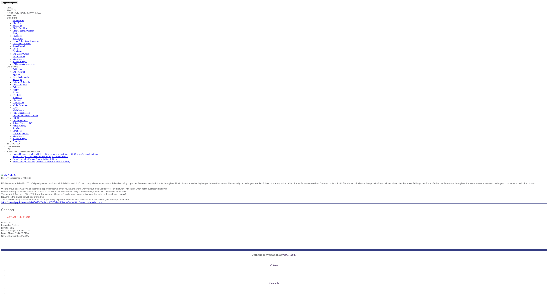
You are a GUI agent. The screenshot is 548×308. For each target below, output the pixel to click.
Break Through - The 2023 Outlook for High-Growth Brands (40, 156)
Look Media (18, 102)
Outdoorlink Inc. (20, 120)
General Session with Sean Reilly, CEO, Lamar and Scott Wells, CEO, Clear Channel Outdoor (55, 154)
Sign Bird (17, 128)
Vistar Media (18, 59)
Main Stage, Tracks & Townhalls (24, 13)
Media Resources (20, 105)
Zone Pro (17, 141)
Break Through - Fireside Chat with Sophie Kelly (35, 159)
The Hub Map (19, 72)
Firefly (16, 33)
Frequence (17, 97)
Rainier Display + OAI (23, 123)
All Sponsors (18, 20)
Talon (15, 48)
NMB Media (18, 110)
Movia (15, 108)
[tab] (277, 216)
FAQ (9, 149)
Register (11, 10)
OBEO (16, 118)
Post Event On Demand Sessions (23, 151)
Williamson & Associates (24, 64)
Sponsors (12, 18)
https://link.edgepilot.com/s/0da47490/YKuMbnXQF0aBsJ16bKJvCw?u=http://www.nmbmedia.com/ (51, 202)
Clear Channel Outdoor (23, 31)
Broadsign (17, 25)
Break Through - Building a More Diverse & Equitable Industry (41, 161)
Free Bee (17, 95)
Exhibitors (12, 67)
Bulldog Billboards (21, 82)
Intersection (18, 38)
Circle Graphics (20, 28)
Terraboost (17, 51)
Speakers (11, 15)
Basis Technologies (21, 77)
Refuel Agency (19, 125)
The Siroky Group (21, 54)
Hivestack (17, 36)
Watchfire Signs (20, 61)
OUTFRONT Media (22, 43)
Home (10, 8)
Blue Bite (17, 23)
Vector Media (19, 56)
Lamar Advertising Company (26, 41)
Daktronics (17, 87)
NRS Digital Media (21, 113)
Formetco (17, 92)
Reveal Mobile (19, 46)
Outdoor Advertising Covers (25, 115)
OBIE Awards (13, 146)
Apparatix (17, 74)
